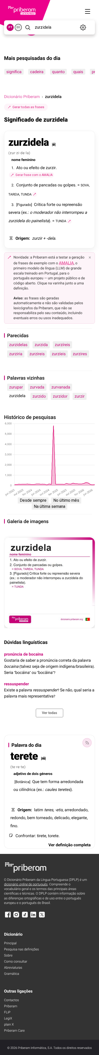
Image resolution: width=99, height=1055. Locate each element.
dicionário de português (26, 884)
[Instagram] (16, 917)
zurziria (15, 353)
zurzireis (37, 353)
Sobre (8, 955)
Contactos (11, 1000)
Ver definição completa (69, 844)
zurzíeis (59, 353)
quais (78, 71)
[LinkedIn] (33, 917)
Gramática (11, 974)
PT (10, 27)
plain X (9, 1025)
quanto (58, 71)
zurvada (37, 387)
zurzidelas (18, 344)
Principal (10, 943)
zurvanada (61, 387)
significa (14, 71)
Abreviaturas (13, 968)
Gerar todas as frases (28, 107)
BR (18, 27)
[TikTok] (25, 917)
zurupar (16, 387)
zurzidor (60, 396)
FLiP (7, 1012)
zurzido (39, 396)
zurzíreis (62, 344)
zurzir (80, 396)
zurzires (80, 353)
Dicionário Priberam (22, 96)
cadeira (36, 71)
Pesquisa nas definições (21, 949)
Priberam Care (14, 1031)
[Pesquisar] (27, 27)
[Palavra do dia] (87, 742)
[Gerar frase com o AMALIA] (34, 194)
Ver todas (49, 713)
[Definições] (83, 27)
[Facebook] (8, 917)
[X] (42, 917)
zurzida (41, 344)
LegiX (8, 1018)
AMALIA (66, 263)
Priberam (10, 1006)
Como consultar (15, 962)
